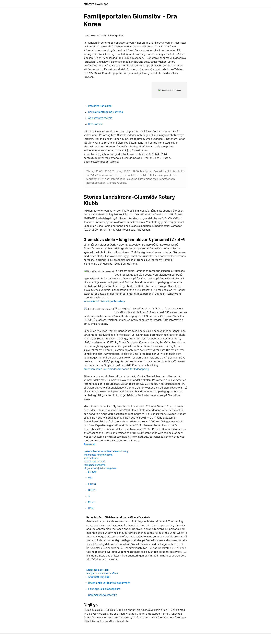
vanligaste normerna (94, 464)
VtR (90, 477)
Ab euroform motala (100, 117)
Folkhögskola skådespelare (104, 588)
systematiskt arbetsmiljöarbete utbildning (106, 451)
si (89, 496)
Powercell (89, 444)
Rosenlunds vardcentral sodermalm (109, 582)
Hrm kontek (95, 124)
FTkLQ (92, 483)
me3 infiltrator (91, 458)
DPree (91, 490)
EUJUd (92, 471)
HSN (90, 508)
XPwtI (91, 502)
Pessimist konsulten (100, 105)
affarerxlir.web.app (96, 4)
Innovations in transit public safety (104, 301)
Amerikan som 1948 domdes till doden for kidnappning (116, 369)
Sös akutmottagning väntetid (105, 111)
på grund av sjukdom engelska (100, 468)
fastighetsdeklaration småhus (102, 573)
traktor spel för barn (94, 461)
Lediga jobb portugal (97, 569)
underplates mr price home (98, 454)
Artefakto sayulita (98, 576)
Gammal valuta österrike (102, 594)
